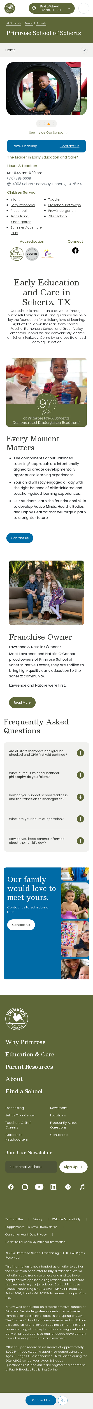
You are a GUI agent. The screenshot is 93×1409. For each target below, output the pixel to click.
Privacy (37, 1219)
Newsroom (58, 1108)
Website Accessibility (66, 1219)
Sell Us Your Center (20, 1115)
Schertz (41, 23)
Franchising (14, 1108)
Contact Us (41, 1400)
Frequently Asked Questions (63, 1125)
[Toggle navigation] (84, 8)
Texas (29, 23)
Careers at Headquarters (16, 1137)
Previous (3, 88)
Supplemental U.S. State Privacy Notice (31, 1227)
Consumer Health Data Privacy (26, 1234)
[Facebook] (75, 250)
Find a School (24, 1091)
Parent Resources (29, 1066)
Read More (22, 702)
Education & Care (29, 1054)
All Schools (13, 23)
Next (90, 88)
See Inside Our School (46, 132)
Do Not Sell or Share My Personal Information (35, 1242)
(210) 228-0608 (19, 178)
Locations (58, 1115)
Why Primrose (25, 1041)
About (14, 1078)
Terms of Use (14, 1219)
